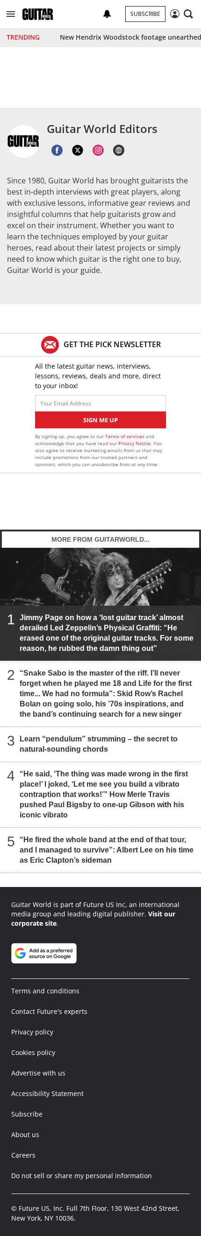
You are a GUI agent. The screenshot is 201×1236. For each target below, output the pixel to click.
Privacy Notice (134, 443)
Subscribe (145, 14)
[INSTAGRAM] (98, 150)
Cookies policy (33, 1052)
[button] (11, 14)
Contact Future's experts (49, 1011)
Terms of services (125, 436)
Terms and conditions (45, 990)
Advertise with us (38, 1072)
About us (25, 1134)
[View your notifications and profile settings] (107, 14)
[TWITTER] (77, 150)
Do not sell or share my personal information (81, 1175)
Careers (23, 1155)
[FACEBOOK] (57, 150)
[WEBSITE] (118, 150)
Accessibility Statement (47, 1093)
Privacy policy (32, 1031)
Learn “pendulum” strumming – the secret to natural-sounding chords (99, 744)
